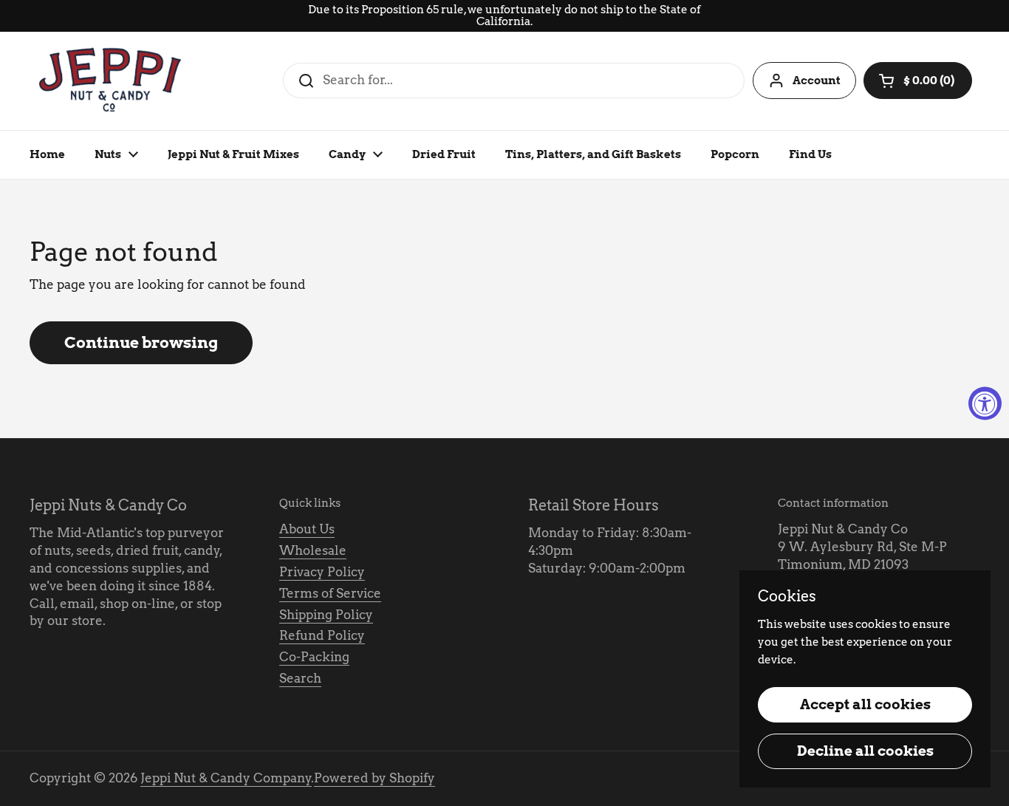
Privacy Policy (322, 571)
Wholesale (312, 550)
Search (300, 678)
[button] (917, 80)
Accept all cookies (865, 704)
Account (817, 80)
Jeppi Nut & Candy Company (226, 778)
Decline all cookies (865, 750)
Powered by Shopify (374, 778)
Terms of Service (330, 593)
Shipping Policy (326, 614)
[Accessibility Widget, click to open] (985, 403)
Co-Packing (314, 656)
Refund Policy (322, 635)
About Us (307, 529)
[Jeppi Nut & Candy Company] (112, 81)
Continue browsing (141, 342)
